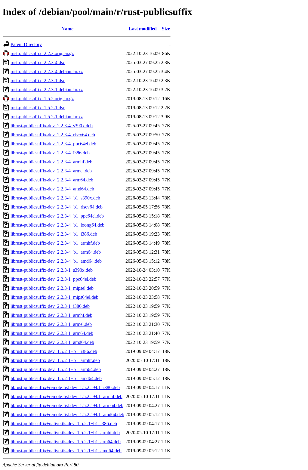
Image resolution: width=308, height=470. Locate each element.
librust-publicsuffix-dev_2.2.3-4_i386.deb (50, 152)
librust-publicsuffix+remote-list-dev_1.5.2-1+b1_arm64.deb (67, 405)
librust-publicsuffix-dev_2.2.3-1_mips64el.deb (54, 297)
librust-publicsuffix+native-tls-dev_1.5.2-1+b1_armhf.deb (65, 432)
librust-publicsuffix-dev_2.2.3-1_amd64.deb (52, 342)
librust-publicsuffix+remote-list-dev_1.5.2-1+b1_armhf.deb (66, 396)
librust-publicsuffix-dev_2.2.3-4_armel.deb (51, 170)
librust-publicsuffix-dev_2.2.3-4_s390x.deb (52, 125)
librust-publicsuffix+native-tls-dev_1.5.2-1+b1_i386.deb (64, 423)
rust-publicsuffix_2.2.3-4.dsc (38, 62)
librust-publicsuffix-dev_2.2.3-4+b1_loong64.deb (57, 224)
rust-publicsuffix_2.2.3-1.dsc (38, 80)
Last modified (143, 28)
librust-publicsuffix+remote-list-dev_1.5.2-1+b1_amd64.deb (67, 414)
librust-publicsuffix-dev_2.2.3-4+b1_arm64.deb (56, 252)
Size (166, 28)
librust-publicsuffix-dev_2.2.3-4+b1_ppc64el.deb (57, 215)
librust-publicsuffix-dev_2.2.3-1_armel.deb (51, 324)
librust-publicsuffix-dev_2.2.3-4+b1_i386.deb (54, 234)
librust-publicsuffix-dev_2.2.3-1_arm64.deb (52, 333)
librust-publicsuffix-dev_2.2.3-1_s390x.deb (52, 270)
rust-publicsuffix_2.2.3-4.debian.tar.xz (47, 71)
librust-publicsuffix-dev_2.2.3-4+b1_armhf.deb (55, 243)
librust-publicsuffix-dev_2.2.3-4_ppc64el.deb (53, 143)
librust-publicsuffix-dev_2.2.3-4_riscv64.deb (53, 134)
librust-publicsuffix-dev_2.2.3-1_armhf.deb (51, 315)
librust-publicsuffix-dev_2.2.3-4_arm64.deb (52, 179)
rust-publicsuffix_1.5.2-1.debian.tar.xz (47, 116)
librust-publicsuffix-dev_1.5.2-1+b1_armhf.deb (55, 360)
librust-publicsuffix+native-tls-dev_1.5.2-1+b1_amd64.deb (66, 450)
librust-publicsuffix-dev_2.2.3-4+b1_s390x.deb (55, 197)
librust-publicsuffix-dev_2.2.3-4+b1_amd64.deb (56, 261)
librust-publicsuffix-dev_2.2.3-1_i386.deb (50, 306)
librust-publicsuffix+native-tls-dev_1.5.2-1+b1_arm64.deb (66, 441)
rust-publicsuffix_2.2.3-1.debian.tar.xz (47, 89)
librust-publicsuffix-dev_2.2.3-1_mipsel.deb (52, 288)
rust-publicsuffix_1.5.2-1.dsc (38, 107)
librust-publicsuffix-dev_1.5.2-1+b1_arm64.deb (56, 369)
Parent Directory (26, 44)
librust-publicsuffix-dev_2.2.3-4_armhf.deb (51, 161)
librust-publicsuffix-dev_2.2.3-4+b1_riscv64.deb (57, 206)
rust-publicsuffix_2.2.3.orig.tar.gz (42, 53)
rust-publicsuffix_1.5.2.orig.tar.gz (42, 98)
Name (67, 28)
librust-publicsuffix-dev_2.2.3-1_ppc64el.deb (53, 279)
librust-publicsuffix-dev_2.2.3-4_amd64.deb (52, 188)
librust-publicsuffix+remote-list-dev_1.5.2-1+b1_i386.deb (65, 387)
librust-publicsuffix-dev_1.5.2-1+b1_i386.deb (54, 351)
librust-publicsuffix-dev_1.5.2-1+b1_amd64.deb (56, 378)
